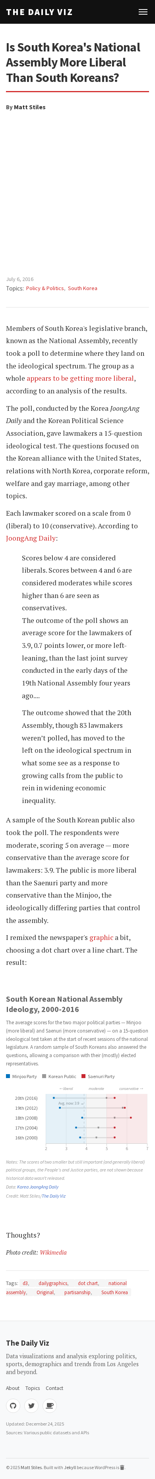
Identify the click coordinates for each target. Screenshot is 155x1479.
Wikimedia (53, 1252)
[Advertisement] (77, 193)
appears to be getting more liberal (80, 378)
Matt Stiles (30, 107)
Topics (32, 1388)
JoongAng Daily (31, 538)
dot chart (88, 1283)
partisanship (77, 1292)
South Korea (82, 288)
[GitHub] (13, 1406)
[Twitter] (31, 1406)
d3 (25, 1283)
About (12, 1388)
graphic (101, 937)
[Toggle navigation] (143, 12)
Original (45, 1292)
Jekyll (70, 1467)
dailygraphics (53, 1283)
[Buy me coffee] (50, 1406)
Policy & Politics (45, 288)
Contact (54, 1388)
